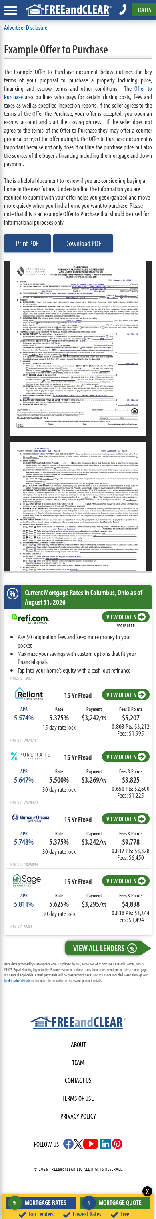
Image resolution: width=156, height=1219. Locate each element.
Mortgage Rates (40, 1202)
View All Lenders (103, 948)
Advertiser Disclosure (25, 27)
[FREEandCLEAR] (78, 1024)
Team (78, 1062)
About (78, 1044)
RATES (144, 9)
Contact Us (78, 1080)
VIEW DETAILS (121, 616)
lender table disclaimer (19, 980)
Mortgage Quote (115, 1202)
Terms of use (78, 1098)
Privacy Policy (78, 1116)
